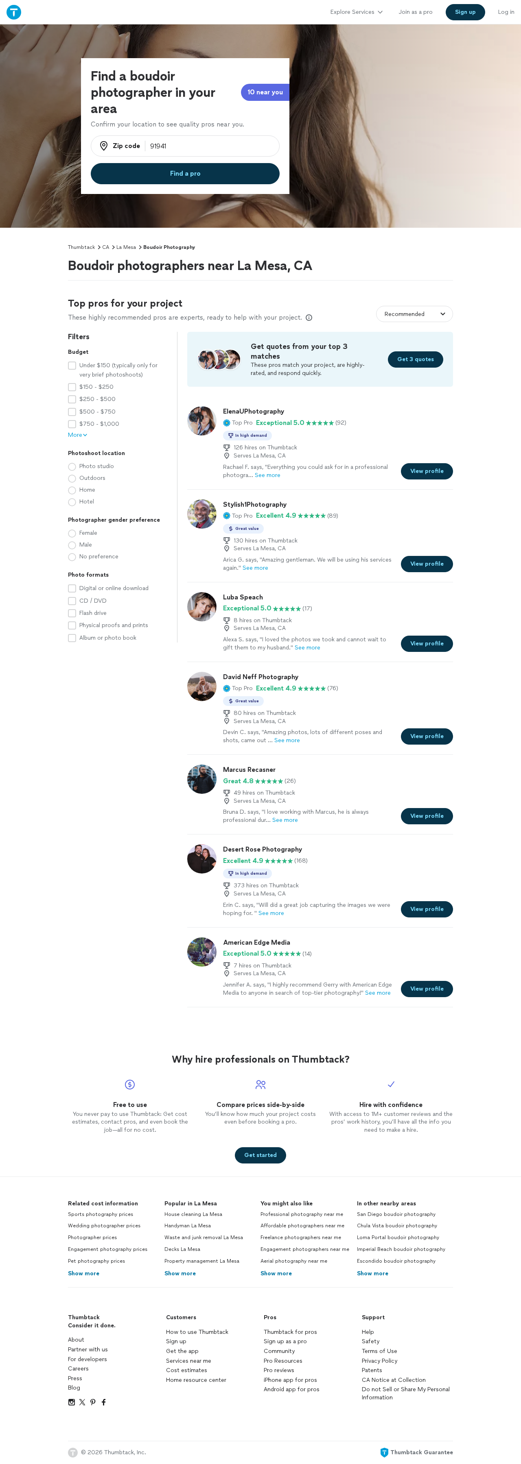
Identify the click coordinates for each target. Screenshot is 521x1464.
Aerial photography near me (293, 1261)
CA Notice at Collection (394, 1380)
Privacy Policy (379, 1360)
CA (105, 247)
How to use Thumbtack (197, 1332)
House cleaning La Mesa (193, 1214)
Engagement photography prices (107, 1249)
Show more (83, 1273)
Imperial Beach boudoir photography (401, 1249)
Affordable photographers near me (302, 1226)
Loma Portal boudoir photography (398, 1237)
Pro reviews (279, 1370)
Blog (74, 1387)
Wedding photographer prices (104, 1226)
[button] (238, 422)
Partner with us (88, 1349)
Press (75, 1378)
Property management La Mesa (201, 1261)
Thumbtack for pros (290, 1332)
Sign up (176, 1341)
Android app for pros (292, 1389)
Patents (372, 1370)
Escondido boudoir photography (396, 1261)
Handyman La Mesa (187, 1226)
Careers (78, 1368)
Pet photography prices (96, 1261)
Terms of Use (379, 1351)
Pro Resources (283, 1360)
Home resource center (196, 1380)
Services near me (188, 1360)
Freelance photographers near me (300, 1237)
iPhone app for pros (290, 1380)
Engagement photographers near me (304, 1249)
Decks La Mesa (182, 1249)
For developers (87, 1359)
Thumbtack (81, 247)
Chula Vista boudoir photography (397, 1226)
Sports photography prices (100, 1214)
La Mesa (126, 247)
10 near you (265, 92)
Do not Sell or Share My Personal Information (406, 1393)
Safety (370, 1341)
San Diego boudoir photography (396, 1214)
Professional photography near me (301, 1214)
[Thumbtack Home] (14, 12)
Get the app (182, 1351)
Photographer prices (92, 1237)
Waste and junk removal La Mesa (203, 1237)
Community (279, 1351)
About (76, 1339)
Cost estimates (186, 1370)
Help (368, 1332)
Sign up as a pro (285, 1341)
